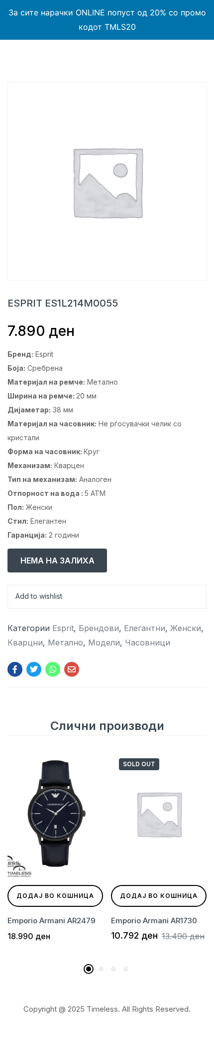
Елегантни (144, 628)
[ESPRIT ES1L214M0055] (14, 669)
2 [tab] (101, 968)
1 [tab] (88, 968)
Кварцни (25, 642)
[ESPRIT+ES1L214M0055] (33, 669)
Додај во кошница (55, 895)
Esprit (63, 628)
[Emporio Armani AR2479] (55, 813)
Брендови (99, 628)
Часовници (147, 642)
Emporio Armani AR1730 (154, 920)
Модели (104, 642)
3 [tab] (113, 968)
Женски (185, 628)
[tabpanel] (55, 854)
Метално (65, 642)
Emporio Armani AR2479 (51, 920)
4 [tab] (125, 968)
